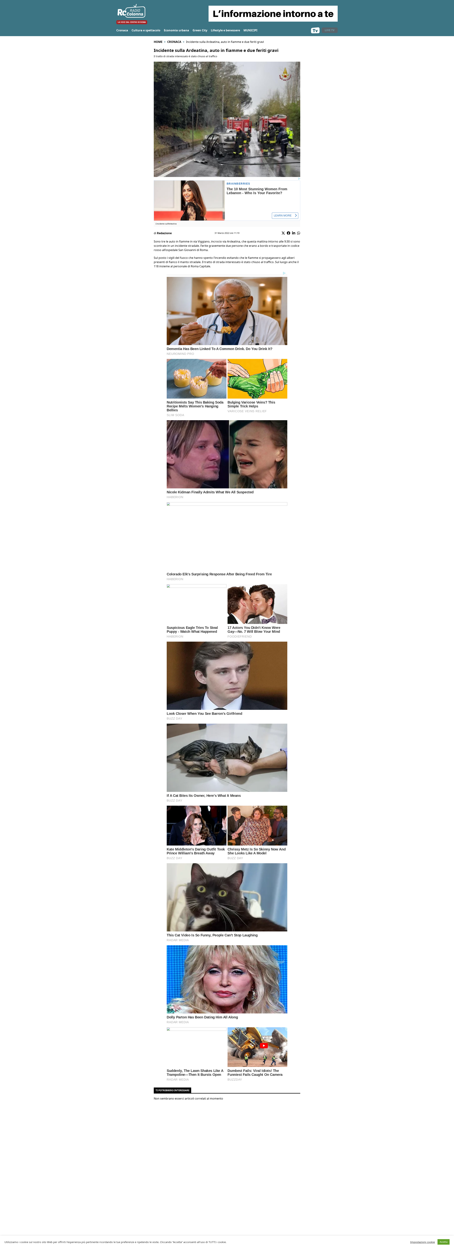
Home (158, 42)
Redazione (164, 233)
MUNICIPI (250, 30)
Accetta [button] (443, 1241)
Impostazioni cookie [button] (422, 1242)
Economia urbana (176, 30)
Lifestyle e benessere (225, 30)
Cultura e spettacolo (146, 30)
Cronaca (122, 30)
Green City (200, 30)
